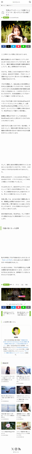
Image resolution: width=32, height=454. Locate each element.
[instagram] (16, 449)
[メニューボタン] (2, 2)
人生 (22, 284)
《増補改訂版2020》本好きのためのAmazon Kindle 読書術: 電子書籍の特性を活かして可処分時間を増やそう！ (16, 342)
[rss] (19, 449)
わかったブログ (7, 260)
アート (17, 284)
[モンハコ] (16, 2)
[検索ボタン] (30, 2)
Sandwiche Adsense (22, 347)
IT (13, 284)
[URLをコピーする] (28, 46)
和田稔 (16, 337)
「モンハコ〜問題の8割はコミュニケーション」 (16, 352)
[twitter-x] (12, 449)
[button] (3, 46)
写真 (26, 284)
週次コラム (6, 17)
